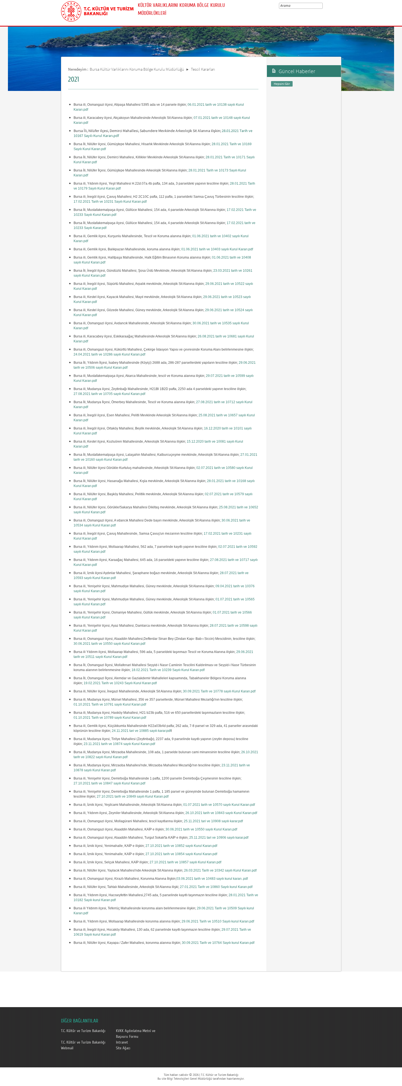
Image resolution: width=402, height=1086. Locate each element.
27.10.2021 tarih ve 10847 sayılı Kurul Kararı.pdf (109, 783)
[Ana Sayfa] (97, 10)
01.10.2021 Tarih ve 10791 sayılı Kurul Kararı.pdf (110, 704)
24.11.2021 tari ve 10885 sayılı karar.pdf (141, 731)
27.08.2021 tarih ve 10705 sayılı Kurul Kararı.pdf (109, 394)
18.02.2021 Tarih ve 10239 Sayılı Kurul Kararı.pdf (168, 670)
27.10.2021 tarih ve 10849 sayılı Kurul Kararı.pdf (132, 796)
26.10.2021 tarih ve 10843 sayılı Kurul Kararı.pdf (221, 813)
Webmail (67, 1048)
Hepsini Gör (282, 84)
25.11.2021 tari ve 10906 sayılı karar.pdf (218, 837)
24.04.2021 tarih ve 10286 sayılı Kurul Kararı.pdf (109, 354)
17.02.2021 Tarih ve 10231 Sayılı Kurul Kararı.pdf (110, 202)
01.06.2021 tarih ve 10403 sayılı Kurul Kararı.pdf (217, 249)
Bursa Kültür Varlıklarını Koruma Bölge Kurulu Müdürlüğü (137, 69)
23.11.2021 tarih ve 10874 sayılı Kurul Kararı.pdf (119, 744)
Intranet (122, 1042)
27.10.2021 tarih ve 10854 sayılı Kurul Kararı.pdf (181, 854)
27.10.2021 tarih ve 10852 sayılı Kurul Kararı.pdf (181, 846)
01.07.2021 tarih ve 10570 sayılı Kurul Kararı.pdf (219, 805)
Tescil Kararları (203, 69)
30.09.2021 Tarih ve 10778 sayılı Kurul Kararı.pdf (219, 691)
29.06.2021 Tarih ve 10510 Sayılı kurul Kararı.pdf (218, 921)
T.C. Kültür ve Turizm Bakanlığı (83, 1031)
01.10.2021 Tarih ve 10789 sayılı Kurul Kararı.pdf (110, 718)
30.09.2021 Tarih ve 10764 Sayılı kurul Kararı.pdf (218, 943)
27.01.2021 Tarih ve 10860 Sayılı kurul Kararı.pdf (216, 887)
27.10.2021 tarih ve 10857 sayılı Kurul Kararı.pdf (185, 862)
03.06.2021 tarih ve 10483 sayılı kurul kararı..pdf (212, 879)
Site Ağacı (123, 1048)
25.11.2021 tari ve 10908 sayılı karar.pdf (213, 821)
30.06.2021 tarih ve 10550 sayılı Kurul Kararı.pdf (109, 644)
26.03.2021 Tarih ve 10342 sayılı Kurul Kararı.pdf (220, 870)
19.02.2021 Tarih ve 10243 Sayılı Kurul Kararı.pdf (120, 683)
